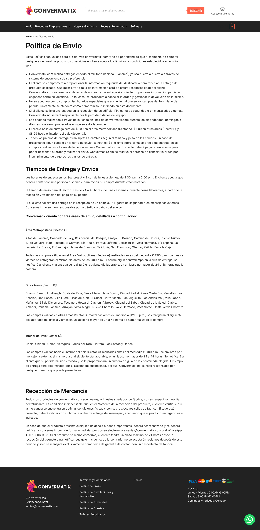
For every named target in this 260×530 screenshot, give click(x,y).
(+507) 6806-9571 (37, 502)
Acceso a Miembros (222, 13)
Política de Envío (90, 486)
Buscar (196, 10)
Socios (138, 480)
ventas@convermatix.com (42, 506)
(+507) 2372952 (36, 498)
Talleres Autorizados (93, 514)
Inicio (29, 36)
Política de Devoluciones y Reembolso (96, 494)
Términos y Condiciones (95, 480)
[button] (226, 26)
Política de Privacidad (93, 502)
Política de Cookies (92, 508)
